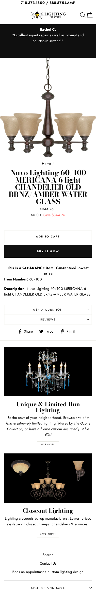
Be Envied (48, 444)
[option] (48, 35)
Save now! (48, 533)
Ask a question (48, 310)
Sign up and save (48, 588)
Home (46, 163)
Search (48, 554)
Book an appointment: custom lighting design (48, 571)
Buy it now (48, 251)
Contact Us (48, 563)
